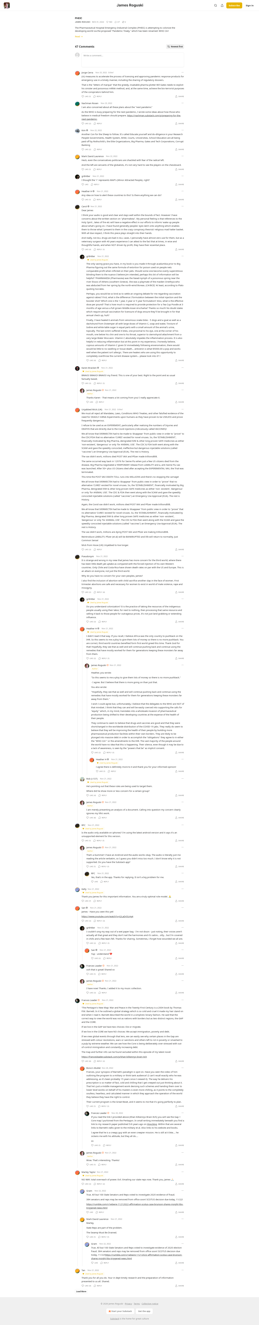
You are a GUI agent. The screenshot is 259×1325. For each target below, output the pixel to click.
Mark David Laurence (93, 156)
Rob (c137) (92, 778)
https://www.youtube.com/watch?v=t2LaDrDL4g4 (107, 916)
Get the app (144, 1311)
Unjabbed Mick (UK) (92, 409)
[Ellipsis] (182, 72)
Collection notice (150, 1303)
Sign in (250, 5)
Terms (137, 1303)
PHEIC (78, 18)
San (83, 907)
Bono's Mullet (93, 1067)
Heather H (87, 191)
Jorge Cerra (87, 72)
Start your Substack (121, 1311)
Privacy (128, 1303)
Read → (79, 36)
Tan (83, 1270)
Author (90, 393)
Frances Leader (94, 965)
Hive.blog (152, 1124)
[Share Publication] (222, 5)
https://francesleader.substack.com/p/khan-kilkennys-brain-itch (114, 1056)
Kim (84, 130)
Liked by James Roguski (99, 260)
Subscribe (234, 5)
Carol (84, 206)
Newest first (177, 46)
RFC (83, 825)
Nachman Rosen (90, 103)
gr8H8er (86, 176)
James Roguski (82, 22)
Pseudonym (88, 556)
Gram (89, 1190)
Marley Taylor (89, 1171)
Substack (114, 1318)
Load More (81, 1291)
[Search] (216, 5)
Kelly (84, 888)
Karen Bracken (89, 367)
